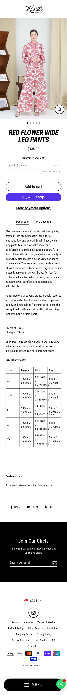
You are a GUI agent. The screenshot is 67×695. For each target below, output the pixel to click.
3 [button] (34, 123)
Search (15, 622)
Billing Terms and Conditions (43, 628)
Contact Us (33, 646)
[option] (33, 68)
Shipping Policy (23, 634)
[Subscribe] (54, 563)
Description (22, 221)
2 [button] (31, 123)
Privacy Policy (44, 634)
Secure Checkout (21, 640)
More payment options (33, 208)
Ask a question (42, 221)
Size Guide (40, 640)
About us (28, 622)
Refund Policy (15, 628)
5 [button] (40, 123)
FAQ (53, 640)
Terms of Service (46, 622)
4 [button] (37, 123)
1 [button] (28, 123)
